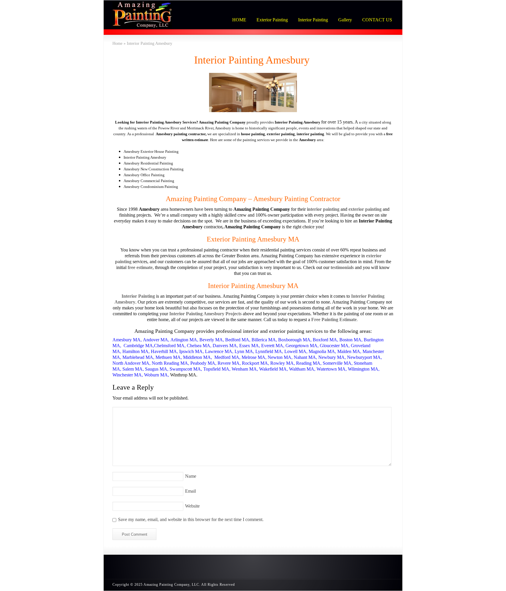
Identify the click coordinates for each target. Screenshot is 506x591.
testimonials (342, 267)
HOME (239, 19)
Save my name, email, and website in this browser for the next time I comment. (191, 519)
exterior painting (365, 209)
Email (190, 491)
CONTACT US (377, 19)
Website (192, 505)
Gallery (345, 19)
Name (190, 476)
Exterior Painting (272, 19)
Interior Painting (313, 19)
